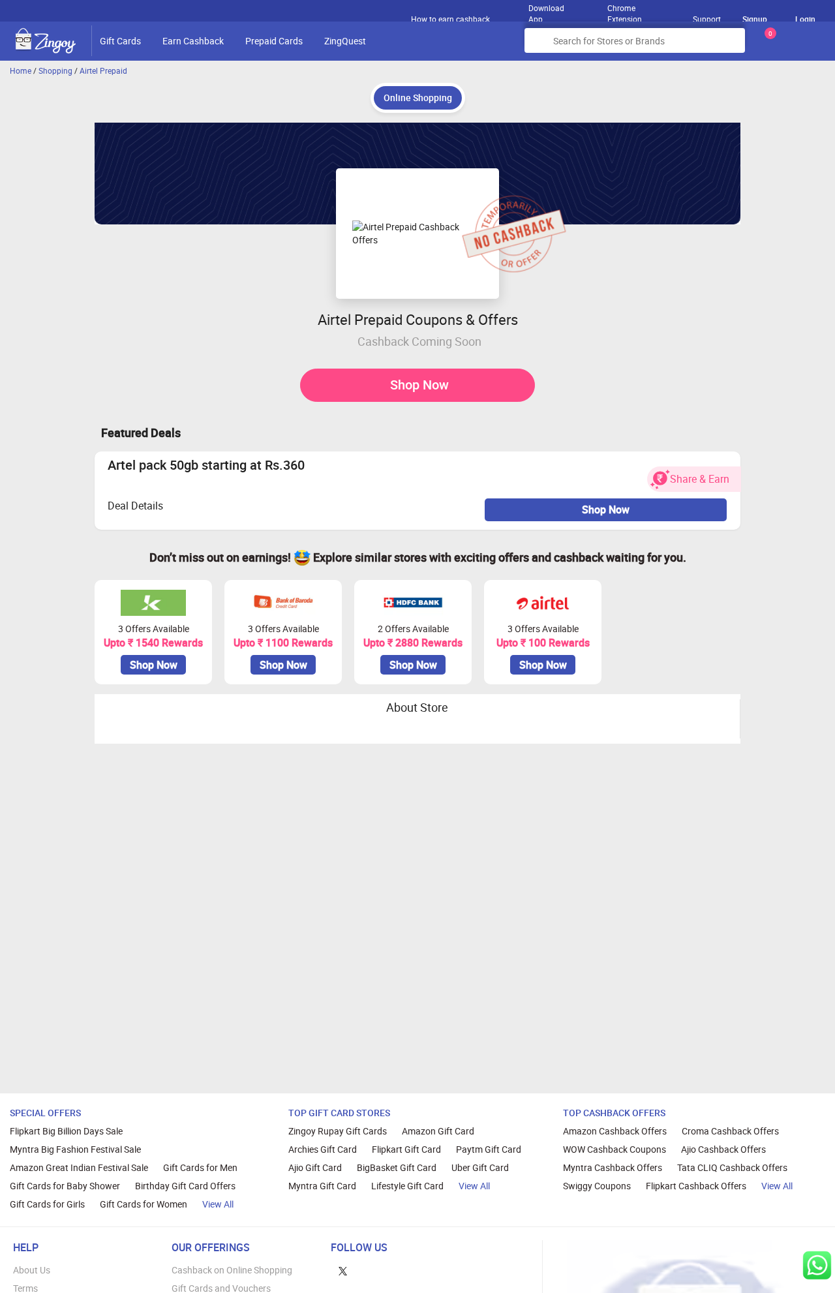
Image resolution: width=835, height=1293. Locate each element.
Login (805, 19)
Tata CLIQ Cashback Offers (732, 1167)
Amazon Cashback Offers (615, 1131)
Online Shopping (418, 97)
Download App (546, 10)
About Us (31, 1270)
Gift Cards (120, 41)
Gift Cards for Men (200, 1167)
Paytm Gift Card (488, 1149)
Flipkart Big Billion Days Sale (66, 1131)
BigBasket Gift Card (396, 1167)
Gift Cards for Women (143, 1204)
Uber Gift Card (480, 1167)
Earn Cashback (193, 41)
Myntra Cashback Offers (612, 1167)
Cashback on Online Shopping (232, 1270)
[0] (768, 45)
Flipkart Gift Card (406, 1149)
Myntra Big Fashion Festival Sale (75, 1149)
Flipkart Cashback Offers (696, 1185)
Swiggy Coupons (597, 1185)
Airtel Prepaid (103, 70)
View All (218, 1204)
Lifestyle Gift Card (407, 1185)
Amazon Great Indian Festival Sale (79, 1167)
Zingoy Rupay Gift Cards (337, 1131)
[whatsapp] (817, 1265)
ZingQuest (345, 41)
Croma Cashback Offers (730, 1131)
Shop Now (419, 384)
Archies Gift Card (322, 1149)
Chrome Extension (624, 10)
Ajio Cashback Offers (723, 1149)
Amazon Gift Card (438, 1131)
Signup (754, 19)
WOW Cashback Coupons (614, 1149)
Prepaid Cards (274, 41)
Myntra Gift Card (322, 1185)
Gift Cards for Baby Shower (65, 1185)
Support (707, 19)
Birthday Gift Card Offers (185, 1185)
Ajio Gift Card (315, 1167)
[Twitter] (343, 1270)
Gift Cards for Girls (47, 1204)
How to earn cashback (451, 19)
